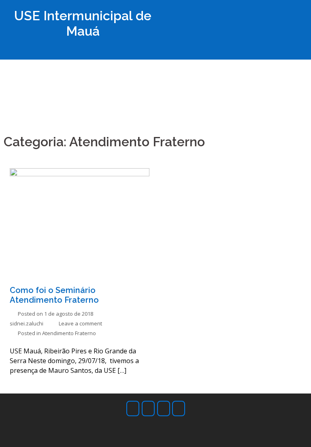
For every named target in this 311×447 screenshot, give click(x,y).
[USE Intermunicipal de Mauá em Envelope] (163, 408)
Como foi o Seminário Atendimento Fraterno (54, 295)
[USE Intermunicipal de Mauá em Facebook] (132, 408)
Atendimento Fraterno (69, 333)
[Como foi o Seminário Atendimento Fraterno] (79, 220)
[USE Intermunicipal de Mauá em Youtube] (178, 408)
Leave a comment (80, 323)
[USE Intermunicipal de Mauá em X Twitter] (148, 408)
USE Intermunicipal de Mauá (82, 23)
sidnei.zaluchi (26, 323)
